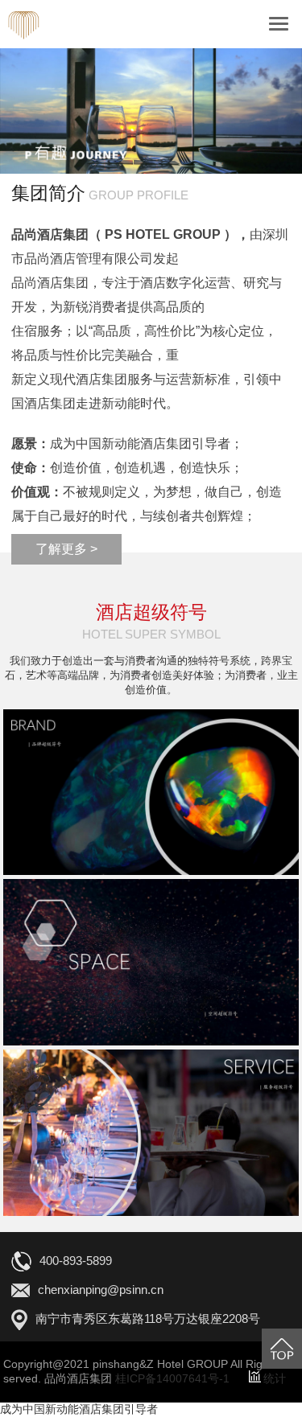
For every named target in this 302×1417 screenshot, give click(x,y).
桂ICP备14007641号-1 (172, 1378)
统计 (274, 1378)
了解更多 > (66, 549)
